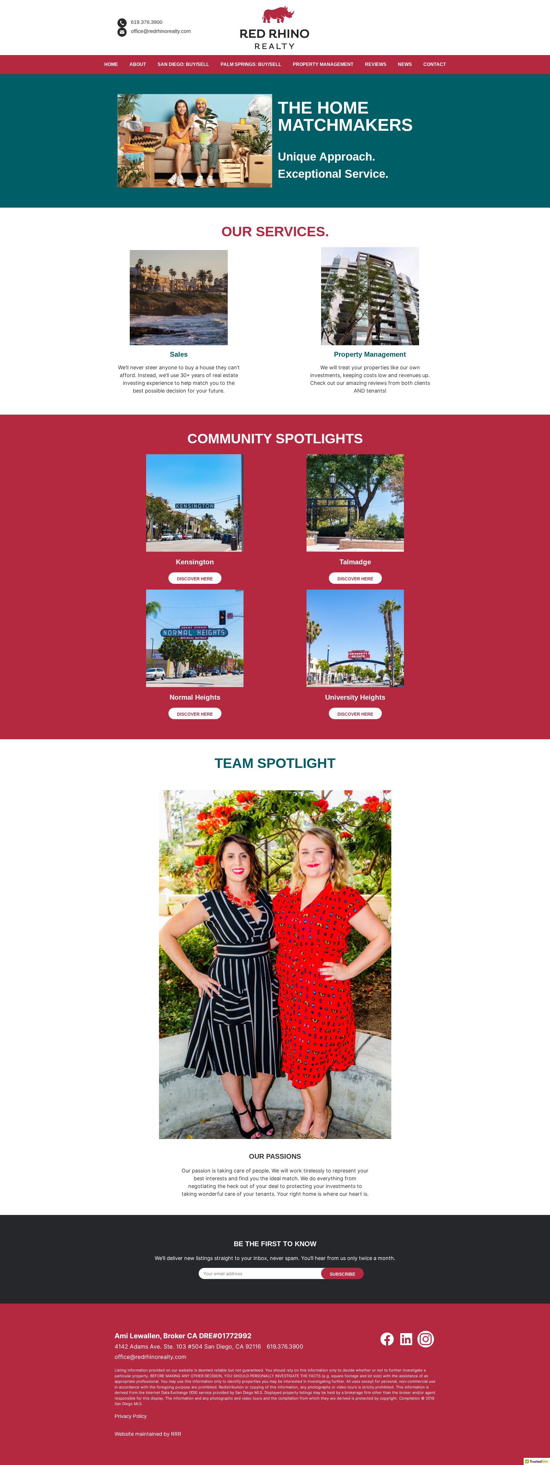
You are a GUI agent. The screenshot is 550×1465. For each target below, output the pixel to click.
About (137, 64)
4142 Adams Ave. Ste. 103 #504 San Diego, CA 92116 (188, 1346)
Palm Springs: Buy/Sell (251, 64)
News (405, 64)
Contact (434, 64)
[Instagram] (425, 1339)
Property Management (323, 64)
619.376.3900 (146, 22)
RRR (176, 1434)
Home (111, 64)
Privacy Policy (131, 1416)
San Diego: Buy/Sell (183, 64)
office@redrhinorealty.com (161, 31)
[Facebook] (387, 1339)
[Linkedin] (406, 1339)
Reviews (375, 64)
